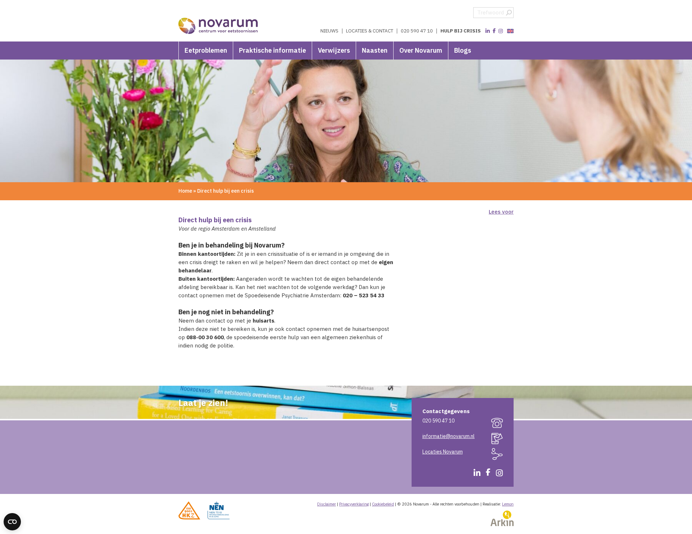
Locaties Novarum (442, 451)
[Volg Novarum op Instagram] (500, 31)
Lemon (508, 504)
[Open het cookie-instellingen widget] (12, 521)
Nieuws (329, 31)
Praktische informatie (272, 50)
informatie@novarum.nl (448, 436)
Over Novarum (420, 50)
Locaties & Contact (369, 31)
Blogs (462, 50)
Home (185, 191)
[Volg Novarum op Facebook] (494, 31)
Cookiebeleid (383, 504)
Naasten (374, 50)
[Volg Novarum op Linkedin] (487, 31)
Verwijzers (334, 50)
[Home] (218, 21)
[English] (509, 31)
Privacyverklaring (354, 504)
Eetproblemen (206, 50)
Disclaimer (326, 504)
